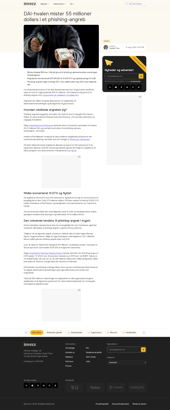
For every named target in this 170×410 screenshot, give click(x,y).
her (69, 150)
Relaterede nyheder (54, 332)
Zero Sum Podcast (135, 4)
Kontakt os (70, 352)
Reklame (69, 357)
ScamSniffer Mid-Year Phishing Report (45, 253)
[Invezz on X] (110, 87)
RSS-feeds (91, 357)
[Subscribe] (141, 76)
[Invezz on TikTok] (138, 87)
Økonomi (113, 332)
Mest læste (36, 332)
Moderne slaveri (139, 404)
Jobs (88, 361)
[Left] (26, 332)
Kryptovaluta (96, 332)
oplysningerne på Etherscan (41, 125)
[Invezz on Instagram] (133, 87)
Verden (106, 41)
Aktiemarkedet (76, 332)
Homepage (70, 348)
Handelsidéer (131, 332)
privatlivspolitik (135, 81)
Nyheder (44, 4)
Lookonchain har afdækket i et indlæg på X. (60, 95)
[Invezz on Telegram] (115, 87)
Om (71, 4)
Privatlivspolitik (102, 404)
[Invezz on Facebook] (121, 87)
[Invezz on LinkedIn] (127, 87)
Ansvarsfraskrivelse (120, 404)
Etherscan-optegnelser (80, 139)
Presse (68, 366)
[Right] (144, 332)
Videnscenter (58, 4)
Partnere (69, 361)
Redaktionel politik (94, 352)
